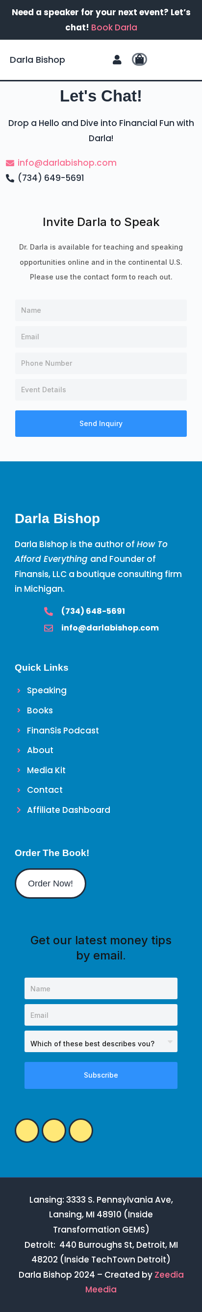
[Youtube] (81, 1130)
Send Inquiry (101, 423)
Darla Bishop (37, 59)
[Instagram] (27, 1130)
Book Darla (114, 27)
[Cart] (139, 59)
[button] (166, 60)
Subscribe (101, 1075)
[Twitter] (54, 1130)
